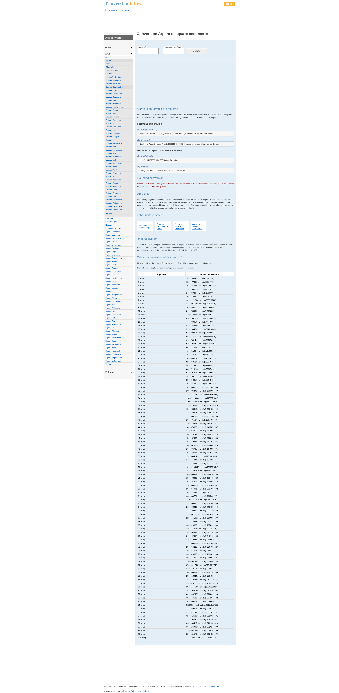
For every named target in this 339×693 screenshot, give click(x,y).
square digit (111, 100)
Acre (107, 57)
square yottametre (114, 203)
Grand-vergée (112, 70)
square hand (111, 123)
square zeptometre (114, 206)
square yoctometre (114, 200)
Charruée (110, 67)
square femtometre (114, 107)
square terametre (113, 193)
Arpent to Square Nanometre (179, 226)
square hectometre (114, 127)
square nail (111, 160)
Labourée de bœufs (114, 77)
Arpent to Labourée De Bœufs (162, 226)
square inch (111, 130)
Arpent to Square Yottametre (197, 226)
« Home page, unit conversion (116, 10)
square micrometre (114, 150)
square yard (111, 196)
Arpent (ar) (142, 47)
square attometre (113, 80)
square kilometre (113, 133)
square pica (111, 176)
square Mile (111, 153)
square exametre (113, 103)
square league (112, 137)
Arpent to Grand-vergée (145, 226)
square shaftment (113, 186)
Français (229, 4)
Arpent (108, 60)
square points (112, 183)
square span (111, 190)
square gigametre (113, 120)
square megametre (114, 143)
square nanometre (114, 163)
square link (111, 140)
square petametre (113, 173)
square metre (111, 147)
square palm (111, 166)
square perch (111, 170)
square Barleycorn (114, 84)
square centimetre (114, 87)
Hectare (109, 74)
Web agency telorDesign (141, 691)
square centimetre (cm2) (172, 47)
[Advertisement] (170, 20)
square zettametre (114, 210)
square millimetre (113, 157)
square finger (112, 110)
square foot (111, 113)
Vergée (109, 213)
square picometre (113, 180)
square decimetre (113, 97)
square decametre (114, 94)
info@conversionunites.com (207, 686)
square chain (111, 90)
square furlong (112, 117)
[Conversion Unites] (123, 3)
